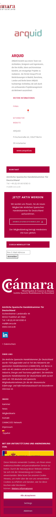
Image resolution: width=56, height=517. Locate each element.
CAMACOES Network (12, 422)
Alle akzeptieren (28, 495)
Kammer (6, 404)
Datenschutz (10, 344)
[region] (28, 486)
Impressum (7, 427)
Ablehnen (28, 510)
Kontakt (5, 417)
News (4, 408)
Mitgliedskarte (8, 413)
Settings (28, 503)
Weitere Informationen (22, 488)
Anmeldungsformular (26, 222)
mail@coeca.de (13, 186)
